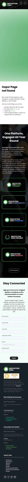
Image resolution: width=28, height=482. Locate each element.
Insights (8, 466)
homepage (17, 109)
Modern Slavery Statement (12, 469)
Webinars (8, 463)
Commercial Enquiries (11, 418)
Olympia (6, 438)
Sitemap (8, 471)
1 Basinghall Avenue (9, 410)
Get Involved (9, 461)
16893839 (18, 385)
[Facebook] (11, 477)
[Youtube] (15, 477)
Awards (7, 464)
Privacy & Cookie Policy (12, 468)
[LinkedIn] (5, 477)
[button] (21, 3)
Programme (9, 420)
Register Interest (10, 417)
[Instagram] (8, 477)
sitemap (13, 111)
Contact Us (8, 460)
